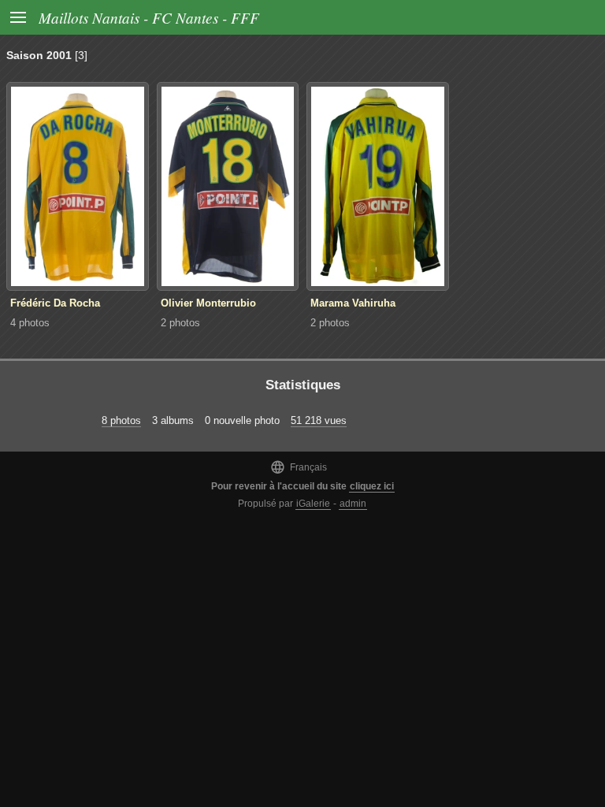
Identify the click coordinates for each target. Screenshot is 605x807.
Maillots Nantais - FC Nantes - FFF (149, 17)
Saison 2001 (39, 55)
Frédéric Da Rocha (55, 303)
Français (298, 466)
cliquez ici (372, 486)
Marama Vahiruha (352, 303)
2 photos (180, 323)
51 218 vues (319, 420)
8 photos (121, 420)
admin (353, 503)
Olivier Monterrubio (208, 303)
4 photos (30, 323)
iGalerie (313, 503)
